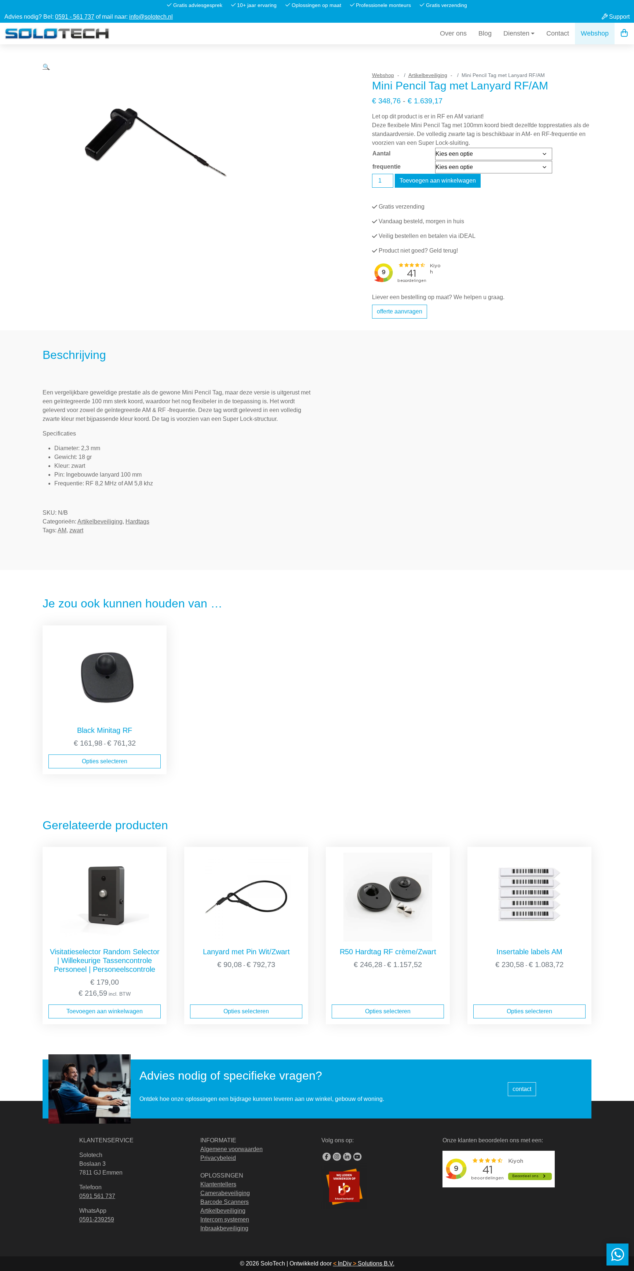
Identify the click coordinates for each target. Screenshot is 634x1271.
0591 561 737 (97, 1196)
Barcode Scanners (224, 1202)
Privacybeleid (218, 1158)
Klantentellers (218, 1184)
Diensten (516, 33)
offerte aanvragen (399, 311)
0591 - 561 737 (74, 17)
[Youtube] (357, 1157)
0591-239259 (96, 1219)
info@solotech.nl (151, 17)
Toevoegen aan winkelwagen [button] (104, 1011)
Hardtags (137, 521)
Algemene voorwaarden (231, 1149)
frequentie (386, 167)
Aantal (381, 153)
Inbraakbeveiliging (224, 1228)
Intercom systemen (224, 1219)
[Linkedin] (347, 1157)
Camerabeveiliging (225, 1193)
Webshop (595, 33)
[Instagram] (337, 1157)
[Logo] (57, 33)
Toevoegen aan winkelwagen (438, 180)
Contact (557, 33)
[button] (46, 191)
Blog (485, 33)
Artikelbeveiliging (427, 75)
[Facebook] (326, 1157)
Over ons (453, 33)
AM (62, 530)
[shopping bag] (624, 33)
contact (522, 1089)
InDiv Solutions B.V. (363, 1263)
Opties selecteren (104, 761)
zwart (76, 530)
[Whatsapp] (617, 1255)
